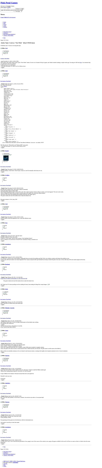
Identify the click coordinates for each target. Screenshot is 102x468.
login (5, 7)
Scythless (7, 175)
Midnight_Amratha (9, 308)
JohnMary (7, 383)
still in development (8, 17)
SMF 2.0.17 (6, 461)
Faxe (6, 222)
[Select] (5, 86)
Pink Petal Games (9, 2)
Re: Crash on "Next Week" (6, 81)
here (81, 62)
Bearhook (7, 264)
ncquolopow (8, 244)
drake (6, 289)
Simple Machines (21, 461)
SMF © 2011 (13, 461)
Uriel (6, 48)
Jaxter (6, 330)
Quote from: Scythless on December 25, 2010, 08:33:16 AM (14, 278)
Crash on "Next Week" (5, 58)
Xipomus (7, 355)
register (8, 7)
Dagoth (7, 150)
